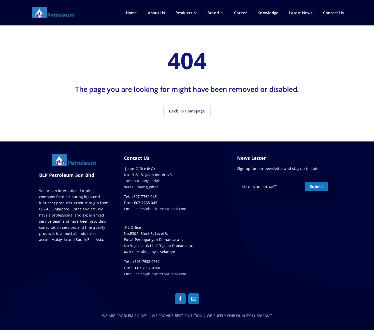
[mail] (193, 298)
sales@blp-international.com (161, 208)
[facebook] (180, 298)
